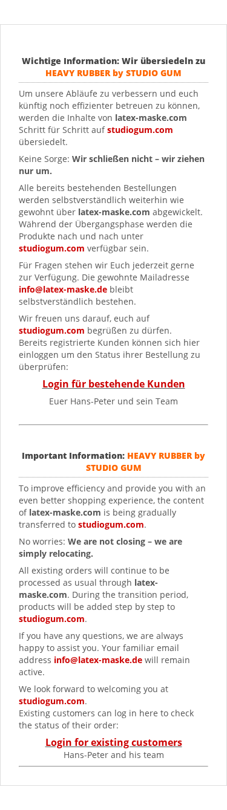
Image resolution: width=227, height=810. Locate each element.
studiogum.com (52, 248)
